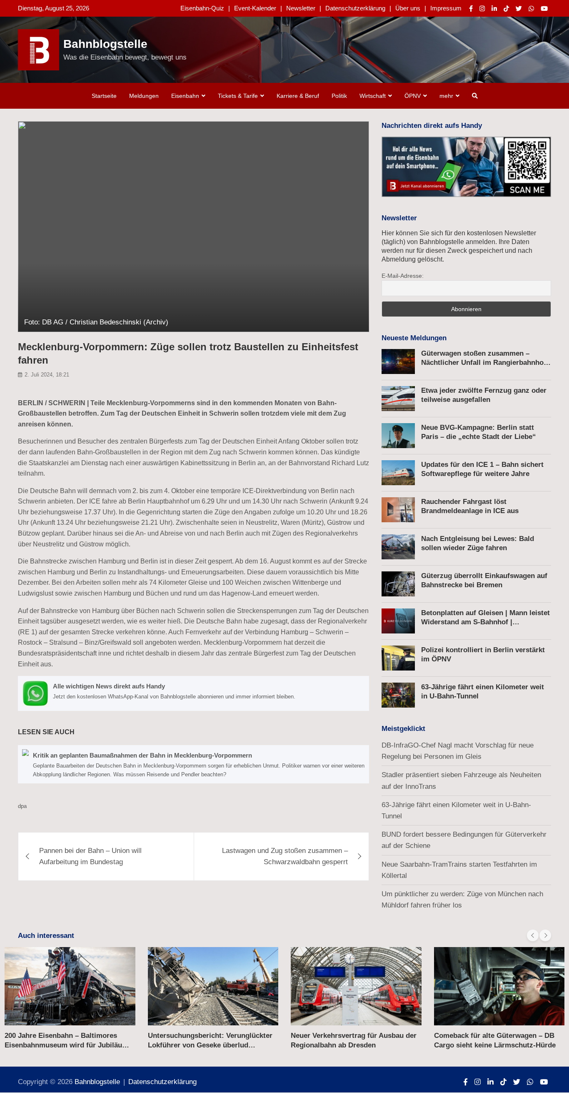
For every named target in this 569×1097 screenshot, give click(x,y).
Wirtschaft (372, 95)
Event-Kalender (255, 8)
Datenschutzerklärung (355, 8)
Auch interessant (46, 936)
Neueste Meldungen (414, 338)
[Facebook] (471, 8)
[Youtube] (544, 8)
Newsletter (300, 8)
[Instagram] (482, 8)
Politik (339, 95)
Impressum (446, 8)
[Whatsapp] (531, 8)
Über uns (407, 8)
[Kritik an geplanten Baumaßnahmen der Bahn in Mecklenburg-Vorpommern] (193, 764)
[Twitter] (518, 8)
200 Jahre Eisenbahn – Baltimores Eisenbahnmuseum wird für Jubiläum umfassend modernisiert (66, 1045)
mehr (446, 95)
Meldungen (144, 95)
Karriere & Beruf (298, 95)
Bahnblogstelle (105, 43)
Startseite (104, 95)
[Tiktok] (506, 8)
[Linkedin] (494, 8)
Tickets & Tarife (238, 95)
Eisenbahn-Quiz (202, 8)
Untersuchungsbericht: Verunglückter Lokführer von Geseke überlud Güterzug (210, 1045)
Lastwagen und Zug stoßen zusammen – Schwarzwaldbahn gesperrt (285, 856)
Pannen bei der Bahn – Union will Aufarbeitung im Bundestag (90, 856)
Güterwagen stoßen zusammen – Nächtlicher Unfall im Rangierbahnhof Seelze (483, 362)
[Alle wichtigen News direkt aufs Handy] (193, 693)
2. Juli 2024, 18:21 (47, 374)
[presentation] (533, 935)
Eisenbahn (185, 95)
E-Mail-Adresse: (403, 275)
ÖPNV (412, 95)
